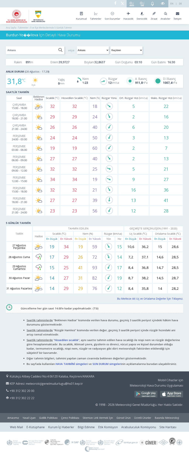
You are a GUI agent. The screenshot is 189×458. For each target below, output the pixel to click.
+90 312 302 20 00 (22, 391)
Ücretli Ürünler (142, 418)
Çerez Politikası (70, 418)
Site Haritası (167, 427)
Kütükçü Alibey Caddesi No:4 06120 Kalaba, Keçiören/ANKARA (52, 376)
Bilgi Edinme (86, 427)
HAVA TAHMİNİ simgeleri (72, 364)
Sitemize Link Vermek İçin (98, 418)
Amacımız (13, 418)
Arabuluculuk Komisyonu (138, 427)
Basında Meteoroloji (167, 418)
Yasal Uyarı (29, 418)
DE (180, 3)
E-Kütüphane (35, 427)
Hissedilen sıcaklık (66, 340)
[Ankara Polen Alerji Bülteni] (132, 3)
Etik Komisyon (108, 427)
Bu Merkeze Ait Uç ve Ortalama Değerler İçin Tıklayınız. (150, 298)
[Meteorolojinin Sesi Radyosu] (152, 3)
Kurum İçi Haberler (61, 427)
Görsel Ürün (123, 418)
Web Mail (16, 427)
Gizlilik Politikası (48, 418)
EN (171, 3)
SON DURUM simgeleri (106, 364)
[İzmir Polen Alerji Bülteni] (142, 3)
